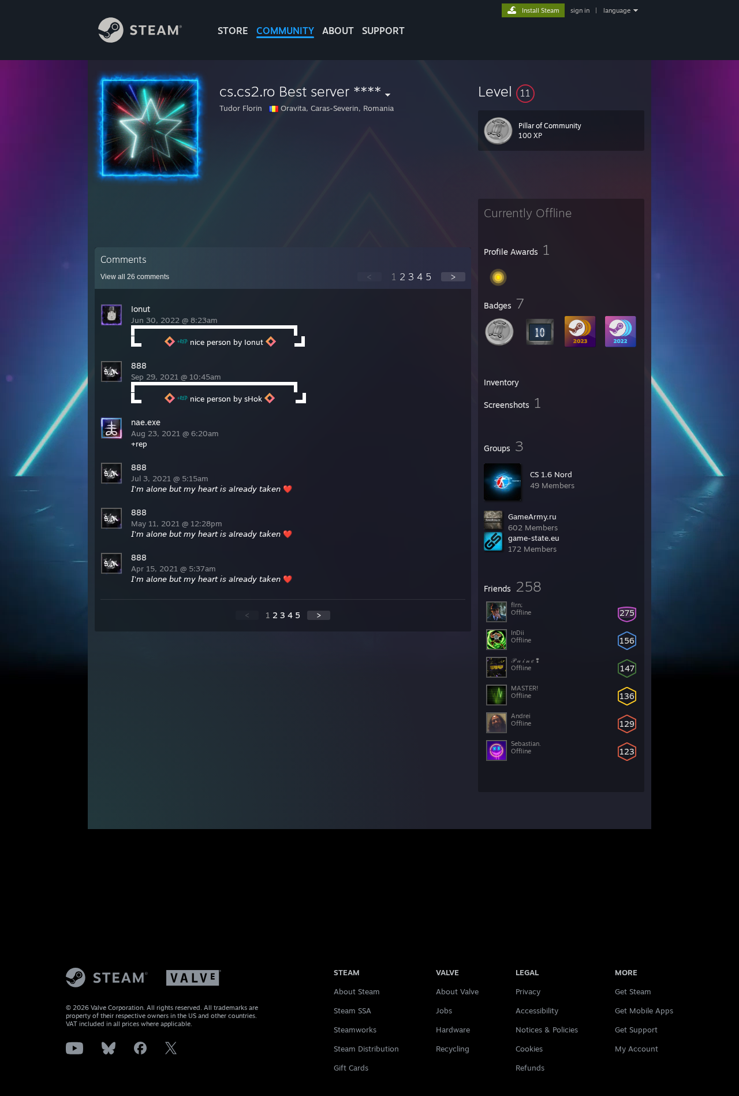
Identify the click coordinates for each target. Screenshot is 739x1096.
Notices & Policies (547, 1029)
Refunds (530, 1067)
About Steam (357, 991)
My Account (636, 1048)
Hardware (453, 1029)
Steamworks (355, 1029)
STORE (233, 30)
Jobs (444, 1010)
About (338, 30)
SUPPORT (383, 30)
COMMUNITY (285, 30)
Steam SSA (352, 1010)
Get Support (636, 1029)
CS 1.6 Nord (551, 474)
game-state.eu (533, 538)
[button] (561, 91)
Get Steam (633, 991)
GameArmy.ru (532, 516)
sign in (579, 10)
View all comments (134, 277)
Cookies (529, 1048)
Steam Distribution (366, 1048)
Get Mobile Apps (644, 1010)
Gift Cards (351, 1067)
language (616, 10)
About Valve (457, 991)
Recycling (452, 1048)
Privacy (528, 991)
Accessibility (537, 1010)
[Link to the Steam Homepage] (140, 39)
